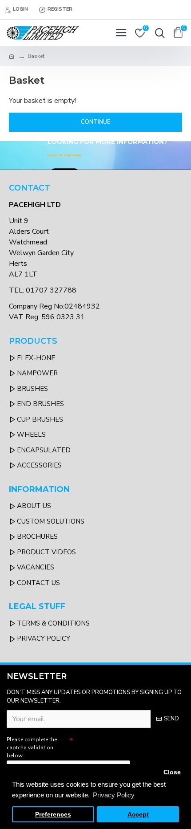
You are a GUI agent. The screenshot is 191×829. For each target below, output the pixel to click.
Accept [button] (138, 814)
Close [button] (172, 772)
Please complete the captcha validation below (32, 747)
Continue (95, 122)
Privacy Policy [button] (114, 795)
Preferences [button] (53, 814)
